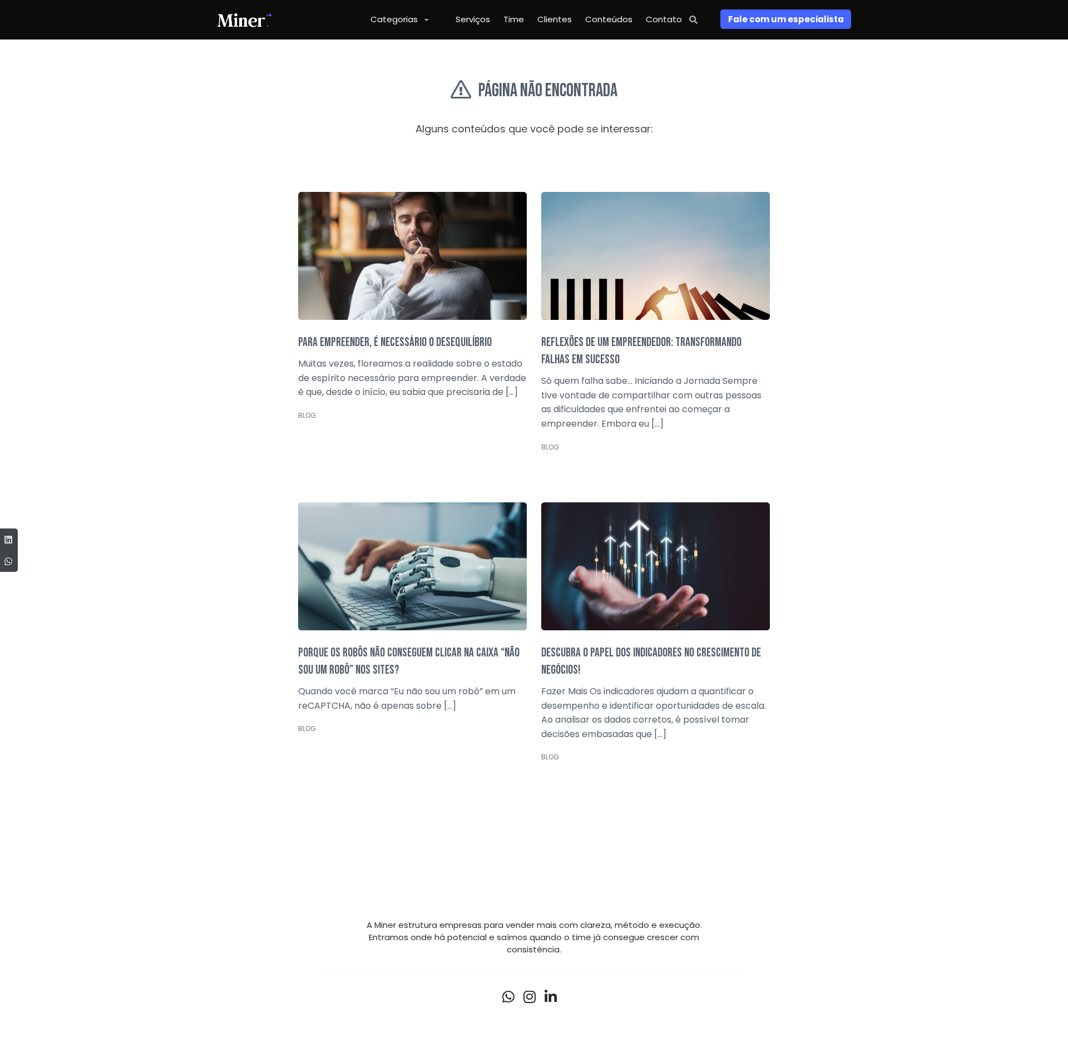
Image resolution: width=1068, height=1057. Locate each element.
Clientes (554, 19)
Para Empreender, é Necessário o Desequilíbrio (395, 342)
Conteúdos (608, 19)
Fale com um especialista (786, 19)
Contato (664, 19)
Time (513, 19)
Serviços (473, 19)
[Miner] (245, 19)
